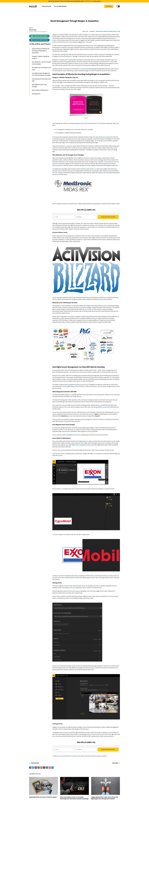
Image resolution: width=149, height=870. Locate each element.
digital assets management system (70, 384)
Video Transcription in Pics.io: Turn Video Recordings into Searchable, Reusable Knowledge (74, 797)
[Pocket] (50, 767)
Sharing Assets (36, 93)
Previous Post (34, 763)
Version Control (113, 31)
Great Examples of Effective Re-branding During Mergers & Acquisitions (41, 50)
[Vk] (47, 767)
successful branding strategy (88, 69)
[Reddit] (41, 767)
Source (86, 118)
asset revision (90, 169)
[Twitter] (33, 767)
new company (106, 137)
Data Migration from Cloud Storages (39, 85)
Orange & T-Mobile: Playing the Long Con (40, 57)
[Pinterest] (36, 767)
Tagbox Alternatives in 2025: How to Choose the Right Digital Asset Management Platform (104, 797)
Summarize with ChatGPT (40, 36)
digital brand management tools (81, 445)
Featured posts (46, 6)
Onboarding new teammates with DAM (41, 80)
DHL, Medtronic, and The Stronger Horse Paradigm (41, 63)
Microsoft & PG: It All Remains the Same (41, 68)
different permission (103, 407)
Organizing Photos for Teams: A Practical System (43, 797)
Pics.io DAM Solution (60, 6)
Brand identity (99, 31)
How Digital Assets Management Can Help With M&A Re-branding (41, 74)
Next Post (115, 763)
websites (89, 666)
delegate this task (72, 435)
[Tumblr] (44, 767)
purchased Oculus (77, 63)
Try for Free (109, 6)
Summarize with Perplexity (40, 40)
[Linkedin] (38, 767)
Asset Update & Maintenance (40, 90)
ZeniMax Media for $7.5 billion (82, 309)
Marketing (105, 31)
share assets (73, 586)
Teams (118, 31)
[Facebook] (30, 767)
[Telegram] (52, 767)
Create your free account (108, 217)
